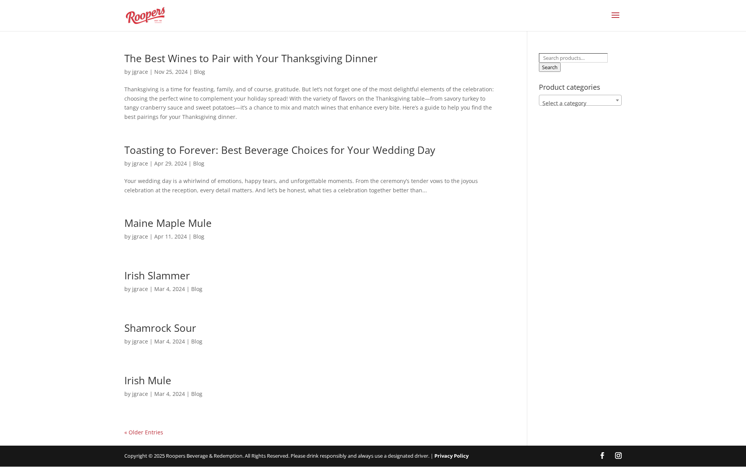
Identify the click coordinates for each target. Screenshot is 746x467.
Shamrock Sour (160, 328)
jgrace (140, 71)
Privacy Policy (451, 455)
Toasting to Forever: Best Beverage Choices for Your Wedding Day (279, 150)
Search (550, 67)
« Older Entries (143, 432)
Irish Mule (147, 380)
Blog (199, 71)
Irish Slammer (157, 275)
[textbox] (580, 103)
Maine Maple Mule (168, 223)
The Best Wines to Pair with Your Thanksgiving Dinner (251, 58)
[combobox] (580, 100)
